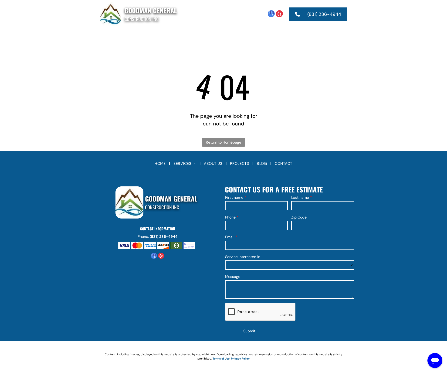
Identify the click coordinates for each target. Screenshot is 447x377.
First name (234, 197)
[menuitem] (162, 36)
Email (229, 237)
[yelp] (279, 14)
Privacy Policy (240, 358)
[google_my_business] (271, 14)
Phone (230, 217)
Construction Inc (142, 18)
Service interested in (242, 256)
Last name (300, 197)
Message (232, 276)
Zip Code (299, 217)
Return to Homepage (223, 142)
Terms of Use (221, 358)
